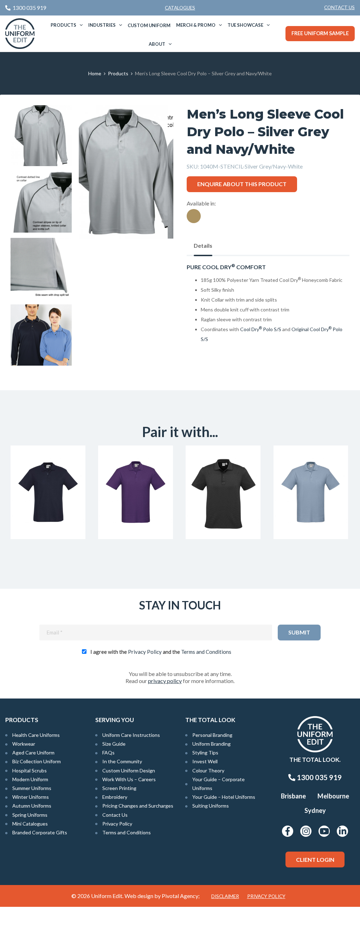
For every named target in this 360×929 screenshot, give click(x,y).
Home (94, 73)
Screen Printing (119, 788)
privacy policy (165, 680)
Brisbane (293, 796)
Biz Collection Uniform (36, 761)
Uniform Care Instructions (131, 735)
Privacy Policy (145, 652)
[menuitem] (339, 7)
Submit (299, 632)
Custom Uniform (149, 25)
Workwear (23, 744)
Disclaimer (225, 896)
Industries (102, 25)
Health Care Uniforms (36, 735)
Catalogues (180, 8)
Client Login (315, 859)
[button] (157, 121)
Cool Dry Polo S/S (260, 329)
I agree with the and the (160, 652)
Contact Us (339, 7)
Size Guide (114, 744)
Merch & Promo (196, 25)
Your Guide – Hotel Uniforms (223, 797)
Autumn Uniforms (31, 806)
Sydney (315, 810)
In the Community (122, 761)
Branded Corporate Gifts (39, 832)
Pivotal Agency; (181, 895)
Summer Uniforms (31, 788)
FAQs (108, 753)
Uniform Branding (211, 744)
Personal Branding (212, 735)
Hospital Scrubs (29, 770)
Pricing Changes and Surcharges (137, 806)
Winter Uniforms (30, 797)
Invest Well (205, 761)
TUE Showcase (245, 25)
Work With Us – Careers (129, 779)
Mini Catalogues (30, 824)
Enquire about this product (242, 184)
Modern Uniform (30, 779)
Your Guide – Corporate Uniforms (218, 783)
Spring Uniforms (29, 815)
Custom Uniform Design (128, 770)
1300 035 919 (318, 777)
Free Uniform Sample (320, 33)
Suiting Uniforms (210, 806)
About (157, 44)
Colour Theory (208, 770)
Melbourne (333, 796)
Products (63, 25)
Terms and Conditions (206, 652)
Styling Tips (205, 753)
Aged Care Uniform (33, 753)
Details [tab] (203, 245)
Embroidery (114, 797)
